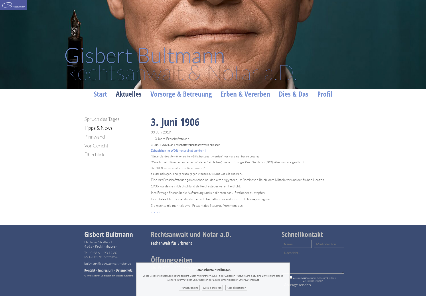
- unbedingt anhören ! (178, 150)
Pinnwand (94, 137)
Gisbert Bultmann (108, 234)
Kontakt (89, 270)
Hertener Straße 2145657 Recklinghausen (100, 244)
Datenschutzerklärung (303, 277)
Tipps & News (98, 128)
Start (100, 94)
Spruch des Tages (102, 119)
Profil (324, 94)
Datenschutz (124, 270)
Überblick (94, 154)
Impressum (105, 270)
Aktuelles (129, 94)
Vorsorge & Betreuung (181, 94)
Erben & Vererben (245, 94)
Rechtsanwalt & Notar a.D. (181, 63)
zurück (155, 212)
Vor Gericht (96, 146)
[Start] (13, 9)
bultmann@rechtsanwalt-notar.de (107, 263)
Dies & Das (293, 94)
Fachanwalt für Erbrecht (171, 243)
